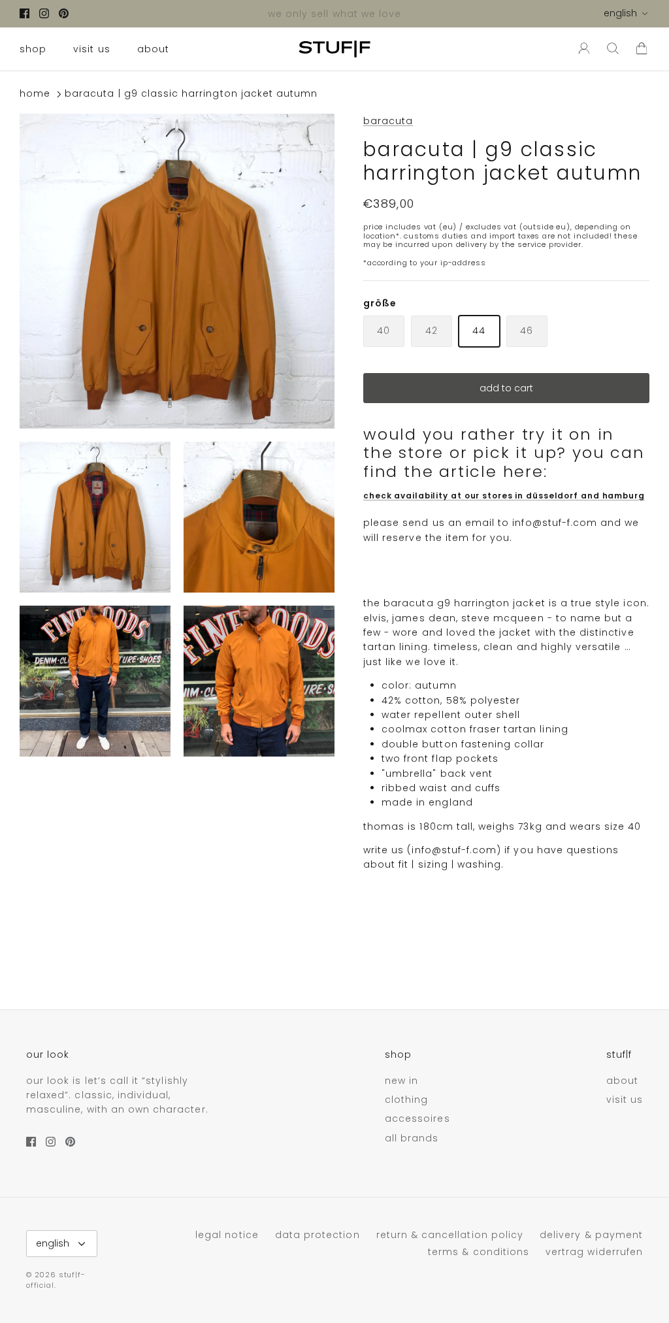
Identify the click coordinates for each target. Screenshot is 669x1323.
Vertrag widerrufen (594, 1251)
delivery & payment (591, 1234)
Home (35, 94)
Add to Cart (506, 388)
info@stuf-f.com (554, 522)
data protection (317, 1234)
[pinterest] (64, 13)
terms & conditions (478, 1251)
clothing (406, 1099)
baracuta (388, 120)
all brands (412, 1138)
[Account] (581, 49)
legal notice (227, 1234)
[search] (613, 49)
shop (33, 49)
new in (401, 1080)
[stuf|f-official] (334, 49)
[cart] (641, 49)
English (620, 13)
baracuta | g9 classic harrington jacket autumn (191, 94)
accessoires (417, 1118)
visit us (91, 49)
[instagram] (44, 13)
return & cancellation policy (449, 1234)
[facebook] (24, 13)
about (153, 49)
